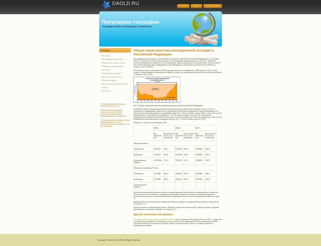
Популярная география (112, 73)
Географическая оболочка (113, 59)
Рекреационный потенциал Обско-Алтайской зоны (112, 105)
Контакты (106, 91)
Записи (196, 6)
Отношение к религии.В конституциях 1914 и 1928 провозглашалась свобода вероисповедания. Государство (113, 113)
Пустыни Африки (109, 80)
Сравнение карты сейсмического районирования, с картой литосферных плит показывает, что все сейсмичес (115, 123)
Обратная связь (212, 6)
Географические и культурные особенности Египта (154, 219)
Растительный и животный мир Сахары (114, 85)
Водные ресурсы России (112, 77)
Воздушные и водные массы (114, 63)
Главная (183, 6)
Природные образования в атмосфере (112, 68)
